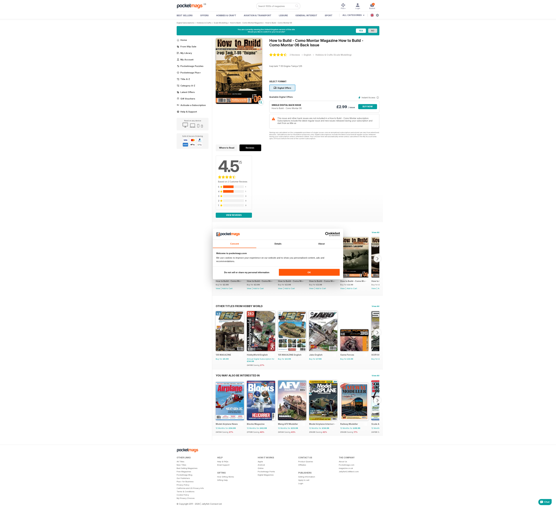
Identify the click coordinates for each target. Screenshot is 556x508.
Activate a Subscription (193, 105)
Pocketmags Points (266, 471)
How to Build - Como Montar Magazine (246, 23)
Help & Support (188, 111)
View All (375, 232)
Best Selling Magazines (187, 468)
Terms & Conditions (185, 491)
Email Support (223, 465)
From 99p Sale (188, 46)
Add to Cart (227, 288)
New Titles (181, 465)
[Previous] (218, 332)
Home (183, 40)
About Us (343, 461)
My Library (186, 53)
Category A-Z (187, 85)
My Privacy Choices (186, 498)
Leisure (283, 15)
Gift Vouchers (187, 98)
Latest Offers (187, 92)
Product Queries (305, 461)
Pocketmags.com (346, 465)
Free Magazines (184, 471)
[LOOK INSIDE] (239, 103)
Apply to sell (303, 480)
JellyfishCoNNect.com (349, 471)
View (218, 288)
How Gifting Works (225, 477)
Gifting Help (222, 480)
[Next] (377, 258)
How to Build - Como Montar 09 (353, 281)
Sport (328, 15)
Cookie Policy (183, 495)
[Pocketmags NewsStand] (191, 6)
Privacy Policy (183, 485)
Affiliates (302, 465)
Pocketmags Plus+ (190, 72)
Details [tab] (278, 243)
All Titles (180, 461)
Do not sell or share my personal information (246, 272)
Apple (260, 461)
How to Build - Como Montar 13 (229, 281)
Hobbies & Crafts (204, 23)
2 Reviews (295, 55)
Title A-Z (185, 79)
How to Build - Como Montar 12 (260, 281)
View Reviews (234, 215)
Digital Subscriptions (185, 23)
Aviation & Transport (257, 15)
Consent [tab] (234, 243)
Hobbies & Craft (226, 15)
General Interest (306, 15)
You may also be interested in (238, 375)
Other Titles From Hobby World (239, 306)
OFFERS (204, 15)
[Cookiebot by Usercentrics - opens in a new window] (327, 234)
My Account (186, 59)
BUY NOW (368, 106)
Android (261, 465)
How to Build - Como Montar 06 (278, 23)
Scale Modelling (220, 23)
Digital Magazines (266, 475)
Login (300, 483)
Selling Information (306, 477)
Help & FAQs (222, 461)
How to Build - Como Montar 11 (291, 281)
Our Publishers (183, 478)
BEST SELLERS (185, 15)
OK (309, 272)
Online (261, 468)
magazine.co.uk (346, 468)
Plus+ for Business (185, 481)
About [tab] (321, 243)
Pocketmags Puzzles (191, 66)
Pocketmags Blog (184, 475)
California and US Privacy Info (190, 488)
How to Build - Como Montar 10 (322, 281)
